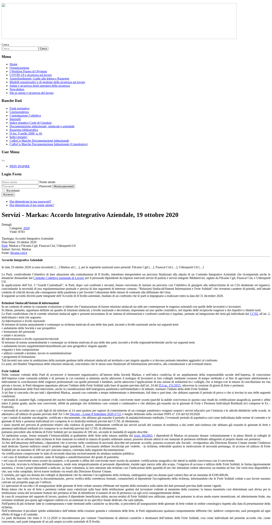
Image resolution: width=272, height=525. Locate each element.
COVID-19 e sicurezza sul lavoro (31, 75)
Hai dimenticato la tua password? (30, 201)
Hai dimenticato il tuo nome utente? (32, 205)
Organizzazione (19, 67)
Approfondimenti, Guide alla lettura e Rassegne (39, 78)
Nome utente (47, 182)
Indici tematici (18, 137)
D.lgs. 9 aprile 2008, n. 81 (26, 133)
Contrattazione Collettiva (25, 115)
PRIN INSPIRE (20, 166)
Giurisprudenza (19, 112)
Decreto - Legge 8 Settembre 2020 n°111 (95, 414)
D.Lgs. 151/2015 (170, 385)
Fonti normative (19, 108)
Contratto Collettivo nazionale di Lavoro (58, 278)
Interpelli (15, 119)
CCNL (254, 313)
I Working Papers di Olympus (28, 71)
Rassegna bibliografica (24, 130)
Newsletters (17, 89)
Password (45, 186)
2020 (26, 228)
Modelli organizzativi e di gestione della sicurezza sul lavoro (47, 82)
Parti (4, 245)
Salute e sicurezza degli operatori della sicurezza (40, 85)
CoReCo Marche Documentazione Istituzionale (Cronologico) (49, 144)
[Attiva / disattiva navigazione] (3, 160)
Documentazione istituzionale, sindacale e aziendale (42, 126)
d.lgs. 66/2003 (143, 435)
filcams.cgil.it (18, 253)
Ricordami (13, 190)
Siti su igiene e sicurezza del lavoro (32, 93)
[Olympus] (119, 38)
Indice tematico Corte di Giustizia (31, 122)
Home (13, 64)
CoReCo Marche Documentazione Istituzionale (39, 140)
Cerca (5, 44)
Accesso (8, 194)
